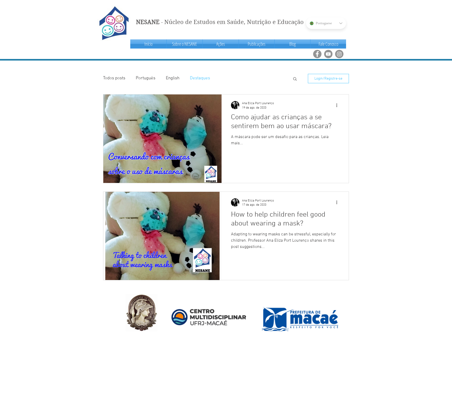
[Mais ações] (338, 105)
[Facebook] (317, 54)
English (172, 78)
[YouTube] (328, 54)
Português (145, 78)
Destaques (200, 78)
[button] (184, 44)
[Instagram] (339, 54)
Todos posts (114, 78)
